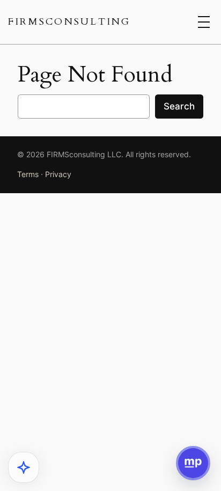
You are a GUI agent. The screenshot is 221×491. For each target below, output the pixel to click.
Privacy (58, 174)
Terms (28, 174)
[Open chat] (193, 463)
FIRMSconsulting (69, 21)
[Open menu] (204, 22)
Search (179, 106)
